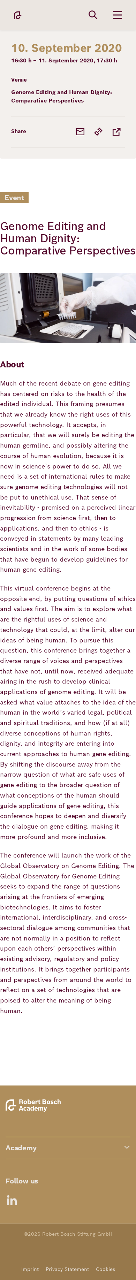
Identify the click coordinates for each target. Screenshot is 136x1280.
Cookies (105, 1269)
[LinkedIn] (12, 1200)
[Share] (116, 132)
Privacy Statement (67, 1269)
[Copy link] (98, 132)
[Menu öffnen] (117, 15)
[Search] (93, 15)
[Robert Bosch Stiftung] (34, 1110)
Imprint (30, 1269)
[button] (68, 1148)
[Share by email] (80, 132)
